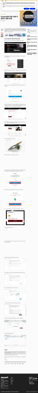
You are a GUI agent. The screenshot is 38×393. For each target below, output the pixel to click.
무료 (17, 363)
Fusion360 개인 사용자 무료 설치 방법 (32, 31)
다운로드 (15, 363)
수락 (26, 8)
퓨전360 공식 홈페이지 (8, 40)
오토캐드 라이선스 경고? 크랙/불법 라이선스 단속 (32, 39)
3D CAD (2, 14)
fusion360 (12, 363)
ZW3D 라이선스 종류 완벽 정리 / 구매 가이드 (32, 42)
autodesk (8, 363)
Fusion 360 (4, 14)
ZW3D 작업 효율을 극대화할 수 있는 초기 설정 (32, 50)
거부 (32, 8)
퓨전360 (23, 363)
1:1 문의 (21, 356)
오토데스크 (10, 29)
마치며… (30, 32)
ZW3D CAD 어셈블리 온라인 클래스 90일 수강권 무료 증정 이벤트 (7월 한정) (32, 46)
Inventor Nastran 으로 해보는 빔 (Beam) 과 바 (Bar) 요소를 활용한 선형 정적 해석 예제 (32, 53)
